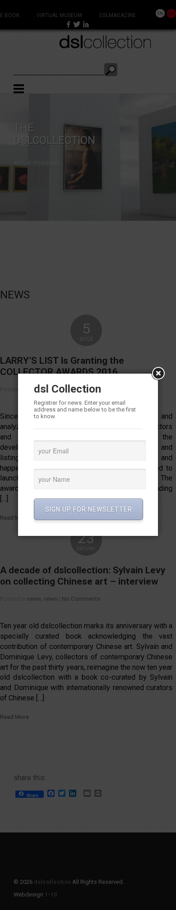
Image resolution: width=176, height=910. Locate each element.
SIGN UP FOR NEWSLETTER (88, 509)
